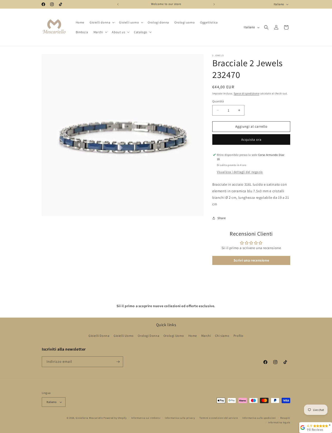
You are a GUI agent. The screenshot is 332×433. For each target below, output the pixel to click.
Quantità (218, 101)
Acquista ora (251, 139)
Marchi (206, 336)
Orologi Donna (148, 336)
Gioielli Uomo (124, 336)
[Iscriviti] (118, 361)
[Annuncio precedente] (118, 4)
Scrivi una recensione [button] (251, 260)
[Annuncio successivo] (214, 4)
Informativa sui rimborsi (146, 417)
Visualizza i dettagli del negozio (240, 172)
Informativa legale (279, 422)
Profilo (238, 336)
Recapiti (285, 417)
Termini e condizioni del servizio (218, 417)
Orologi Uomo (174, 336)
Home (192, 336)
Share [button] (221, 218)
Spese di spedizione (246, 93)
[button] (101, 22)
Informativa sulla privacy (180, 417)
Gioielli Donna (99, 336)
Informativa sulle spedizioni (259, 417)
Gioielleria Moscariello (89, 417)
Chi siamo (222, 336)
